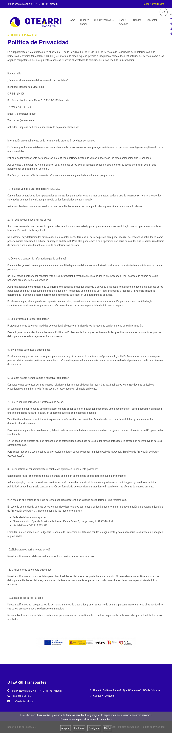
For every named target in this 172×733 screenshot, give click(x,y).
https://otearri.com (23, 120)
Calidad (137, 20)
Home (72, 20)
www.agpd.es (15, 455)
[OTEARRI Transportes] (35, 22)
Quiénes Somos (84, 22)
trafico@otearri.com (153, 4)
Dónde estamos (123, 22)
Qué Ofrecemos (102, 20)
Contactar (151, 20)
